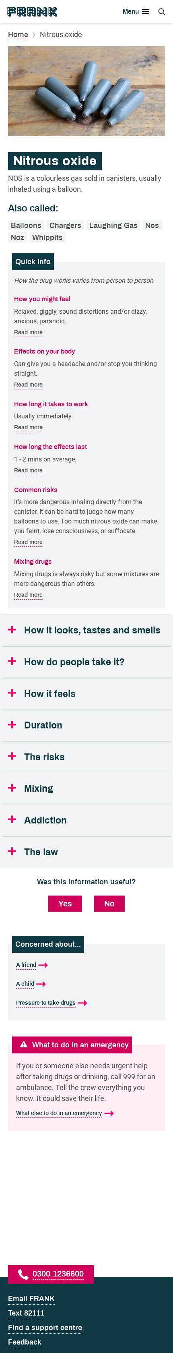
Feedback (24, 1342)
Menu (131, 11)
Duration (43, 725)
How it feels (50, 694)
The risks (44, 757)
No (109, 903)
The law (41, 852)
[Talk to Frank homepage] (31, 12)
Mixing (38, 789)
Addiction (45, 820)
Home (18, 35)
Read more (28, 332)
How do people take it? (74, 662)
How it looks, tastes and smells (92, 630)
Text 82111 (26, 1313)
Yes (65, 903)
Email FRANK (31, 1299)
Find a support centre (45, 1328)
